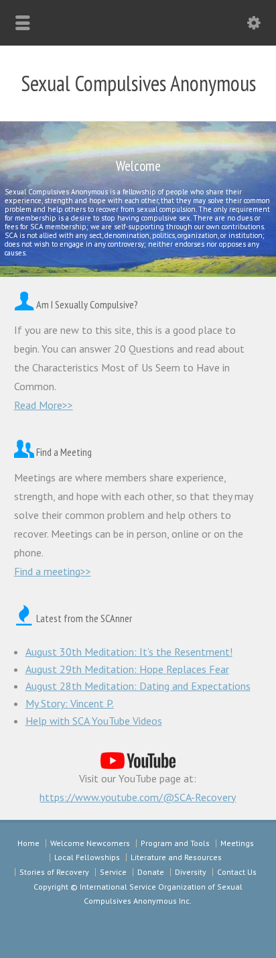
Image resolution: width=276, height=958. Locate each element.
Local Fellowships (87, 857)
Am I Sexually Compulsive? (87, 304)
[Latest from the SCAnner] (24, 618)
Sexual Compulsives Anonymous (138, 83)
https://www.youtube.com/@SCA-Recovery (138, 797)
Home (28, 843)
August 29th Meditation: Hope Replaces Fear (127, 669)
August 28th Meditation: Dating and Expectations (138, 686)
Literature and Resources (176, 857)
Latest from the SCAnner (84, 618)
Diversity (190, 872)
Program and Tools (175, 843)
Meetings (237, 843)
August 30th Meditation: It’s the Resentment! (128, 651)
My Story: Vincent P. (69, 703)
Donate (150, 872)
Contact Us (237, 872)
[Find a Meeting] (24, 452)
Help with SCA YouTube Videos (93, 720)
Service (113, 872)
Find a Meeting (64, 452)
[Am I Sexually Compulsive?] (24, 304)
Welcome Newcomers (90, 843)
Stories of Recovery (54, 872)
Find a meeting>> (52, 571)
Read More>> (43, 405)
